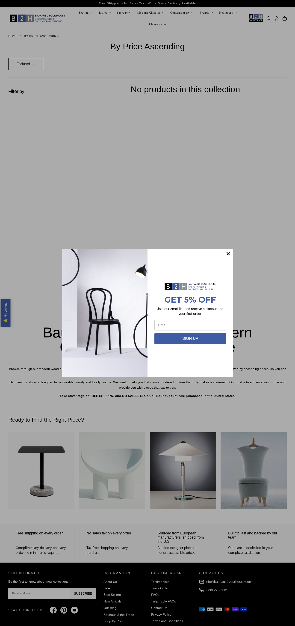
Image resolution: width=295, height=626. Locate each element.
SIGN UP (190, 338)
